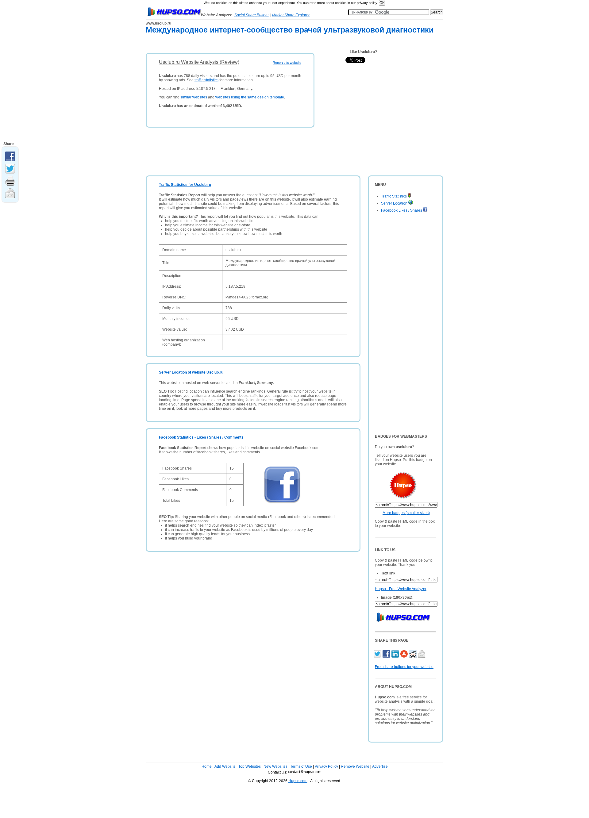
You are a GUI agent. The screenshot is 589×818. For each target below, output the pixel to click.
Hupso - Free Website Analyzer (400, 589)
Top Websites (249, 766)
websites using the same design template (249, 97)
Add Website (225, 766)
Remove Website (355, 766)
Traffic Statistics (394, 196)
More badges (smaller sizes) (406, 513)
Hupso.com (297, 781)
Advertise (380, 766)
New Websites (275, 766)
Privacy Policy (326, 766)
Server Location (394, 203)
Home (207, 766)
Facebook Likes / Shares (402, 210)
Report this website (287, 62)
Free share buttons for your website (404, 667)
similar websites (193, 97)
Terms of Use (301, 766)
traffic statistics (206, 80)
